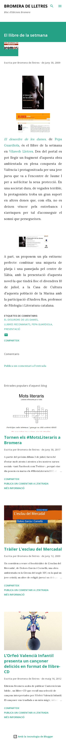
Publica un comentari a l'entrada (25, 365)
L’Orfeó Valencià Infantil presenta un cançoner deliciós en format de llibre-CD (32, 663)
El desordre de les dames (21, 319)
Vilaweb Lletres (21, 151)
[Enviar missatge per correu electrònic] (6, 336)
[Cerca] (52, 6)
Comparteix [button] (11, 340)
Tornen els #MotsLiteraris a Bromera (32, 439)
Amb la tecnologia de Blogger (35, 736)
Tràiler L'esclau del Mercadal (33, 549)
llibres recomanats (17, 324)
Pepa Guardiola (42, 324)
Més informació (14, 488)
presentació (12, 329)
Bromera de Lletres (26, 6)
